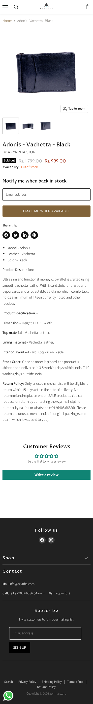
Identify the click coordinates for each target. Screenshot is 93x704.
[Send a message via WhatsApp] (8, 696)
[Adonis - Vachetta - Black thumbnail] (11, 126)
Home (7, 21)
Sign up (19, 647)
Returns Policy (46, 687)
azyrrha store (23, 152)
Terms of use (75, 682)
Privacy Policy (27, 682)
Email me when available (46, 211)
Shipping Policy (52, 682)
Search (8, 682)
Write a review (46, 475)
